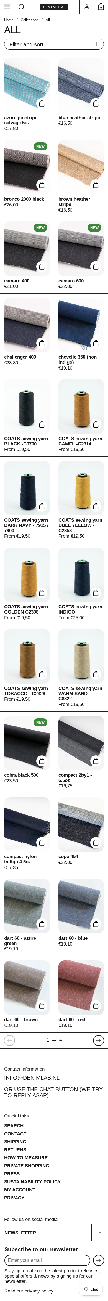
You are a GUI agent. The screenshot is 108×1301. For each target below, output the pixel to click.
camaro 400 (27, 255)
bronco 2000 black (27, 176)
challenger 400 (27, 334)
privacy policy (39, 1291)
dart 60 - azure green (27, 915)
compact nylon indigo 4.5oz (27, 833)
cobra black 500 (27, 752)
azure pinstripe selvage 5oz (27, 94)
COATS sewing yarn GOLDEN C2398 (27, 584)
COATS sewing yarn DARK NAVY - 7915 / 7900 (27, 500)
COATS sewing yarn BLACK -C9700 (27, 415)
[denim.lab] (54, 7)
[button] (21, 7)
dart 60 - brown (27, 994)
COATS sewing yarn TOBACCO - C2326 (27, 668)
